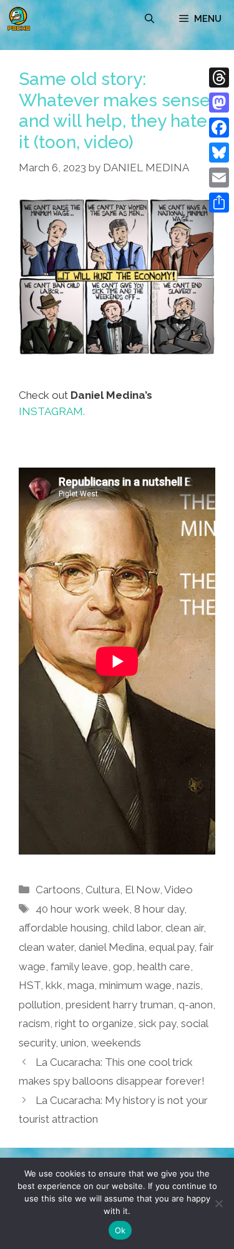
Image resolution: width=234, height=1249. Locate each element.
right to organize (94, 1023)
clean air (184, 927)
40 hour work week (82, 909)
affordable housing (63, 927)
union (73, 1042)
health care (163, 966)
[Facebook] (219, 127)
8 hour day (159, 909)
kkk (54, 985)
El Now (142, 889)
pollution (40, 1004)
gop (122, 966)
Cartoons (58, 889)
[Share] (219, 202)
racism (34, 1023)
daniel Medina (111, 947)
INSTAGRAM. (52, 411)
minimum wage (135, 985)
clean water (46, 947)
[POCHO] (18, 19)
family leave (79, 966)
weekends (116, 1042)
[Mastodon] (219, 102)
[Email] (219, 177)
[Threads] (219, 77)
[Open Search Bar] (149, 19)
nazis (188, 985)
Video (178, 889)
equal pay (171, 947)
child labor (136, 927)
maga (80, 985)
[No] (218, 1203)
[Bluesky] (219, 152)
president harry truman (119, 1004)
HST (30, 985)
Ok (120, 1230)
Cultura (102, 889)
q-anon (195, 1004)
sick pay (157, 1023)
